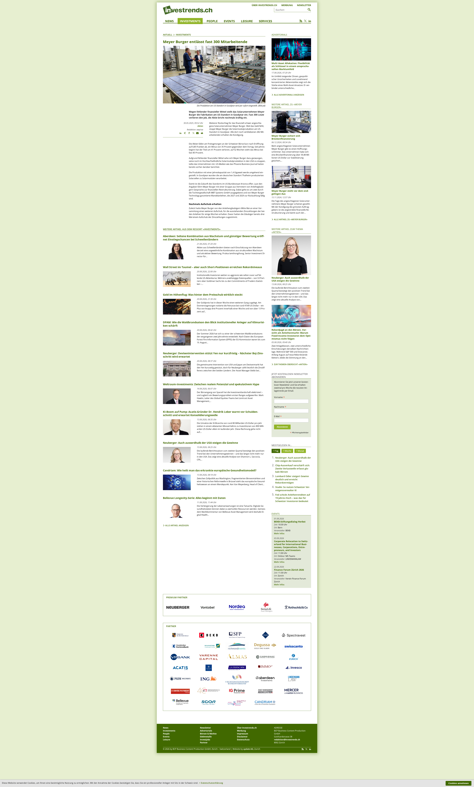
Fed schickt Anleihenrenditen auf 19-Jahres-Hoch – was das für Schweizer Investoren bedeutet (292, 498)
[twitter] (192, 134)
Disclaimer (242, 736)
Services (265, 21)
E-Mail (278, 416)
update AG (248, 749)
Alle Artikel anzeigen (177, 525)
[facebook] (188, 134)
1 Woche (287, 451)
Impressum (242, 733)
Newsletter (304, 5)
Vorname (279, 397)
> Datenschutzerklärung (211, 783)
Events (229, 21)
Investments (190, 21)
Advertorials (279, 34)
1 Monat (300, 451)
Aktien (200, 126)
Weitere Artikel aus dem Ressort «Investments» (191, 229)
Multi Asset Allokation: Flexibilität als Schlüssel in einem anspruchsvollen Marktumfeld (291, 66)
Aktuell (167, 34)
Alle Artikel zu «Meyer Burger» (290, 219)
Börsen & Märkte (208, 733)
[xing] (183, 134)
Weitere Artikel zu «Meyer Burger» (287, 106)
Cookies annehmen (458, 783)
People (212, 21)
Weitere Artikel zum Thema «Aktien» (287, 230)
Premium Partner (176, 597)
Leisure (247, 21)
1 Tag (275, 451)
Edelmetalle (206, 736)
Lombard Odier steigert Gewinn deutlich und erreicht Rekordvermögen (292, 479)
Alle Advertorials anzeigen (289, 94)
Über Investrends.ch (264, 5)
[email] (196, 134)
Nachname (280, 406)
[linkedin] (179, 134)
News (169, 21)
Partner (171, 626)
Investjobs (205, 739)
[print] (201, 134)
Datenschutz (243, 739)
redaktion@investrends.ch (287, 739)
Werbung (287, 5)
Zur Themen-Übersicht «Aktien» (291, 364)
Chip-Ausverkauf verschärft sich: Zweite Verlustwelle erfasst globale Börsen (292, 468)
